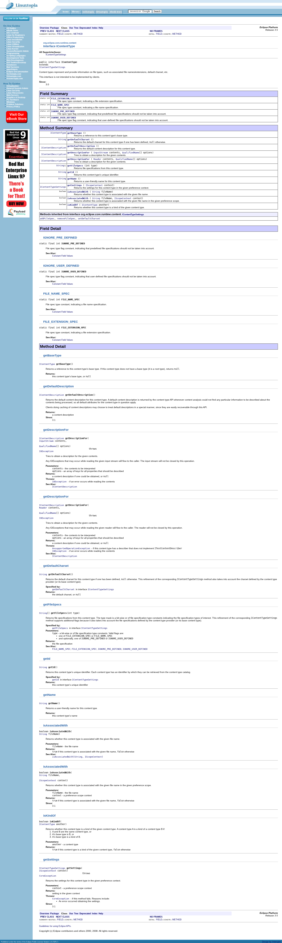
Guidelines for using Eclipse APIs (55, 926)
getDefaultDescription (81, 146)
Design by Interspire (271, 942)
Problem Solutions (15, 104)
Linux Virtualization (15, 46)
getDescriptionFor (78, 152)
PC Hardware (13, 100)
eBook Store (12, 30)
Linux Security (13, 42)
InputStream (101, 152)
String (62, 139)
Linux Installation (14, 40)
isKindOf (72, 205)
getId (70, 172)
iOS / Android (13, 33)
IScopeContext (94, 185)
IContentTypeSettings (56, 54)
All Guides (11, 28)
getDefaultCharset (78, 139)
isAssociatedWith (77, 192)
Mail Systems (13, 67)
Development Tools (15, 58)
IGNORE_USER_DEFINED (63, 117)
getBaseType (74, 133)
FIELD (60, 34)
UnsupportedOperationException (71, 548)
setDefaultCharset (89, 218)
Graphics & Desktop (16, 97)
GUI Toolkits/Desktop (16, 62)
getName (72, 178)
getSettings (74, 185)
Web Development (15, 60)
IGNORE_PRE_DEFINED (63, 111)
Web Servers (13, 95)
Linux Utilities (13, 44)
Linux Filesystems (15, 93)
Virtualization (13, 86)
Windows (11, 102)
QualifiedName (130, 152)
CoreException (47, 876)
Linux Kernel (12, 49)
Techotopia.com (14, 74)
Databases (12, 65)
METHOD (78, 34)
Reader (97, 159)
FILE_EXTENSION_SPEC (63, 98)
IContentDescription (53, 147)
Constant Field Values (62, 256)
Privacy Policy (13, 106)
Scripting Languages (16, 56)
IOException (46, 451)
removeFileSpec (66, 218)
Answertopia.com (15, 78)
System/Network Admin (18, 51)
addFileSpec (47, 218)
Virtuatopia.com (14, 76)
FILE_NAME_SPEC (60, 105)
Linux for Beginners (16, 35)
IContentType (58, 133)
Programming (13, 53)
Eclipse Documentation (17, 72)
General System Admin (17, 88)
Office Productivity (15, 37)
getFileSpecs (75, 165)
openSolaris (12, 69)
